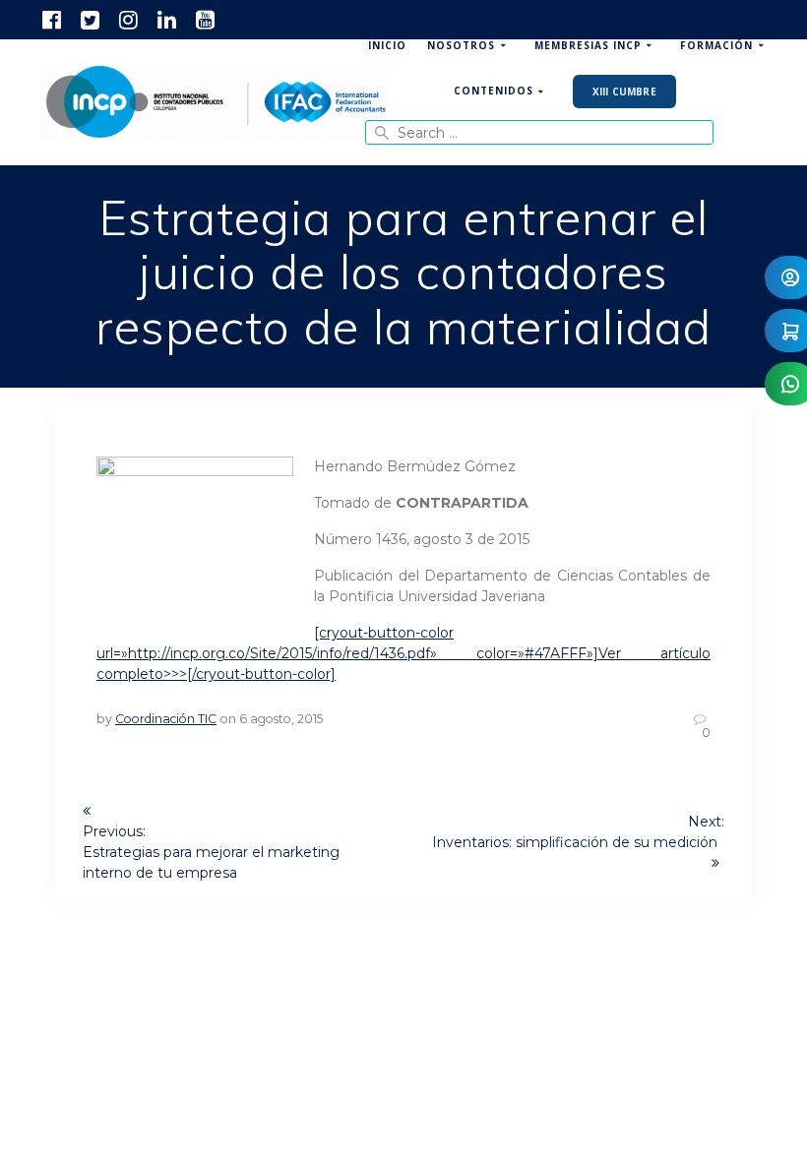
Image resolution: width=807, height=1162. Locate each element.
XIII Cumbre (624, 91)
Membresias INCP (588, 45)
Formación (716, 45)
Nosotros (461, 45)
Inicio (387, 45)
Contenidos (493, 90)
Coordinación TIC (166, 718)
